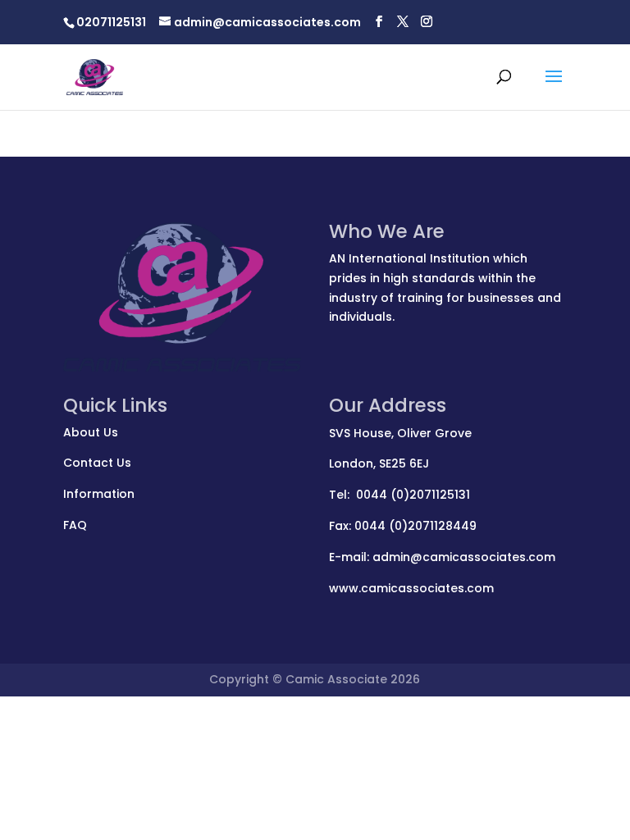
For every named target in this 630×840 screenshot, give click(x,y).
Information (99, 494)
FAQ (75, 525)
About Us (90, 432)
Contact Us (97, 462)
